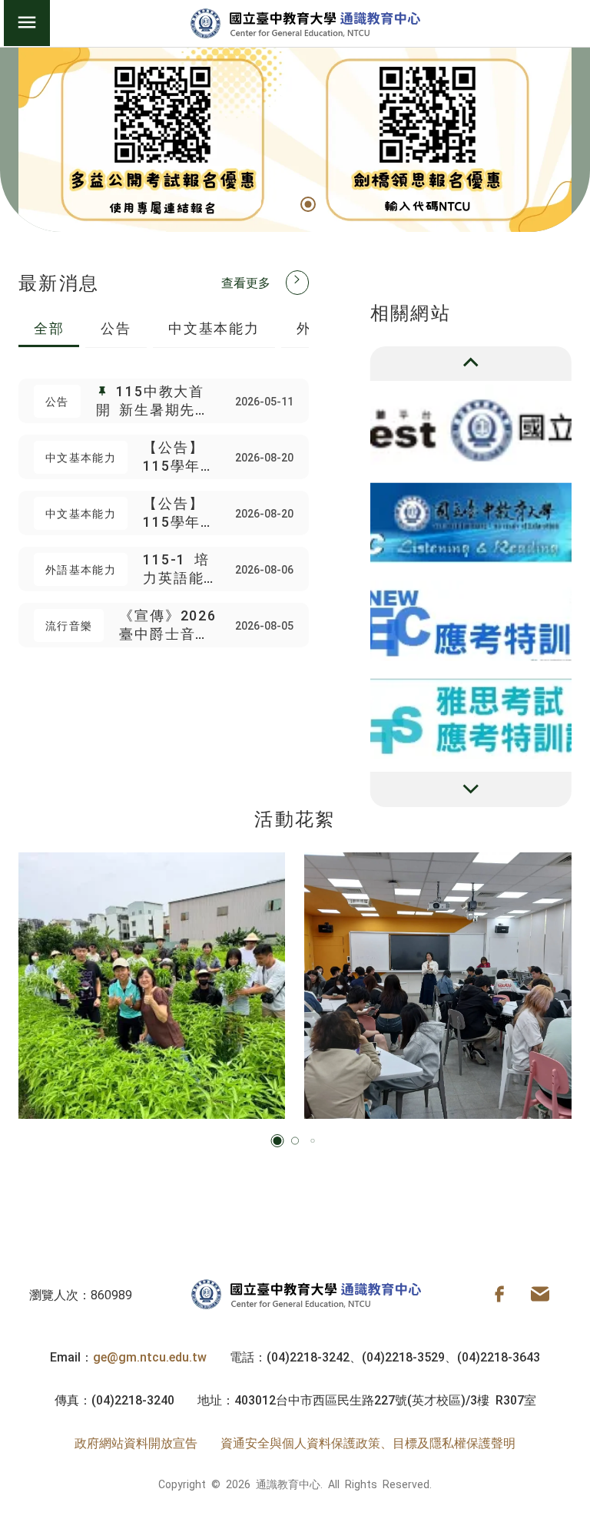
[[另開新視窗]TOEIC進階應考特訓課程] (471, 522)
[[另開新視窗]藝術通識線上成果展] (471, 718)
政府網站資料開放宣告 (136, 1442)
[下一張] (471, 789)
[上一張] (471, 364)
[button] (255, 204)
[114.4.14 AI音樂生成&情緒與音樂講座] (438, 986)
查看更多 (245, 282)
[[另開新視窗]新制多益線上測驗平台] (471, 425)
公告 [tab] (116, 327)
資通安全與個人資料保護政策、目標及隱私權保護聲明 (367, 1442)
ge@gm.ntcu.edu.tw (150, 1356)
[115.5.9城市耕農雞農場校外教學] (152, 986)
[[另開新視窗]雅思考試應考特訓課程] (471, 621)
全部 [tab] (49, 327)
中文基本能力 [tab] (214, 327)
